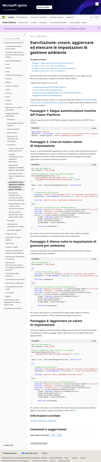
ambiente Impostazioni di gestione (43, 421)
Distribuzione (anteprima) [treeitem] (14, 75)
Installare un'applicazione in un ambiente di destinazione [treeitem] (16, 158)
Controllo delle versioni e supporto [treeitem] (15, 124)
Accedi (96, 17)
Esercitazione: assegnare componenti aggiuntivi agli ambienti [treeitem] (17, 167)
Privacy (82, 458)
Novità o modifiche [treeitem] (13, 129)
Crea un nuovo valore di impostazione (48, 90)
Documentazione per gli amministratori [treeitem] (13, 47)
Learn (32, 36)
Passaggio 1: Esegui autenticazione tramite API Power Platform (52, 63)
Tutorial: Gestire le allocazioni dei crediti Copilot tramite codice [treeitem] (16, 214)
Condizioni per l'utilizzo (40, 461)
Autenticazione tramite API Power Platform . (50, 87)
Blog (66, 458)
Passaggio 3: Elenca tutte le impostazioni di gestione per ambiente (54, 68)
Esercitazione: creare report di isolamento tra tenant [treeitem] (16, 176)
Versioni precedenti (55, 458)
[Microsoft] (3, 17)
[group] (64, 134)
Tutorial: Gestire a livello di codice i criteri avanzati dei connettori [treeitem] (17, 206)
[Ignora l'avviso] (97, 4)
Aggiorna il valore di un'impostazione (48, 95)
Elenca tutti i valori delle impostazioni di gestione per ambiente (57, 93)
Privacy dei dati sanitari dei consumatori (15, 461)
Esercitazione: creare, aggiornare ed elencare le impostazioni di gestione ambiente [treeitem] (16, 185)
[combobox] (13, 38)
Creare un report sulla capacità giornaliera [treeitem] (16, 149)
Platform (72, 410)
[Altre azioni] (96, 36)
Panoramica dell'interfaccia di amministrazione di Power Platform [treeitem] (15, 54)
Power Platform (42, 36)
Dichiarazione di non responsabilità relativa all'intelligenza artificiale (24, 458)
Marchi (52, 461)
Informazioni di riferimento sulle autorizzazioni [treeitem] (12, 138)
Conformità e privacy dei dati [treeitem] (15, 279)
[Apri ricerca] (92, 17)
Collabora (75, 458)
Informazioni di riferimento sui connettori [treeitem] (15, 225)
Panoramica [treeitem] (11, 119)
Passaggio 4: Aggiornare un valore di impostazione (48, 71)
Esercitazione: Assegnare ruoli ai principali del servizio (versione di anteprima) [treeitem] (16, 196)
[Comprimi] (24, 34)
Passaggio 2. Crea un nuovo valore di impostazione (48, 66)
